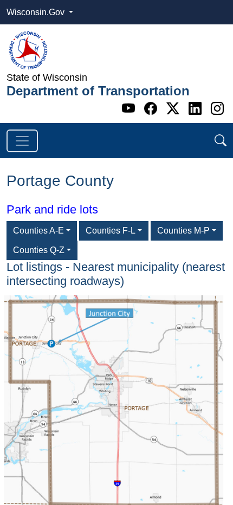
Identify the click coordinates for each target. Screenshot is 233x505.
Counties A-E (38, 230)
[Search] (220, 141)
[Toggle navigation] (22, 141)
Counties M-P (183, 230)
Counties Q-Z (38, 250)
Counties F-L (110, 230)
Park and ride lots (52, 209)
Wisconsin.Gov (37, 12)
